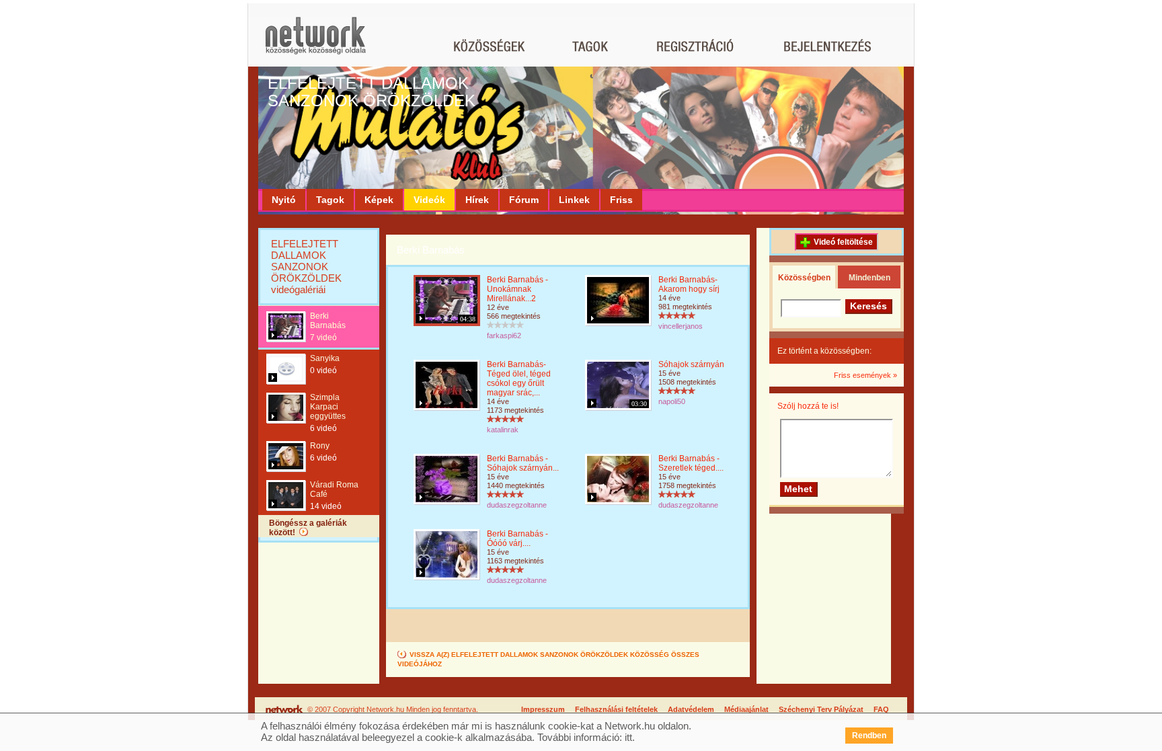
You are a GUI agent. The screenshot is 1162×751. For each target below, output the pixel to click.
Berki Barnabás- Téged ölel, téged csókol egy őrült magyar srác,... (519, 378)
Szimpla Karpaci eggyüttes (328, 407)
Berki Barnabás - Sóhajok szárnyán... (523, 463)
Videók (429, 199)
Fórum (524, 199)
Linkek (574, 199)
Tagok (330, 199)
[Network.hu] (315, 42)
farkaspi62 (504, 335)
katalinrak (502, 430)
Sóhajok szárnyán (691, 364)
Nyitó (284, 199)
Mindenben (869, 277)
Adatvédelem (691, 709)
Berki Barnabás (328, 320)
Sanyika (325, 358)
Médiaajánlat (746, 709)
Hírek (477, 199)
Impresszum (543, 709)
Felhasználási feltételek (616, 709)
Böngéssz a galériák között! (308, 527)
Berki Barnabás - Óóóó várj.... (517, 538)
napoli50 (671, 401)
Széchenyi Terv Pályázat (821, 709)
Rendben (869, 735)
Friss (621, 199)
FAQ (881, 709)
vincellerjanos (680, 326)
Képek (378, 199)
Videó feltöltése (843, 242)
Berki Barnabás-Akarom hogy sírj (689, 284)
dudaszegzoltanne (517, 505)
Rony (320, 445)
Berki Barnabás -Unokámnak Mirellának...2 (517, 289)
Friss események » (865, 375)
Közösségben (804, 277)
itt (628, 737)
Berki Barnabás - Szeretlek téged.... (691, 463)
